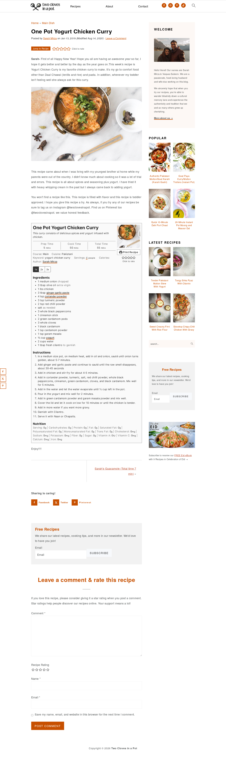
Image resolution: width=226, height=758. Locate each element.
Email (38, 547)
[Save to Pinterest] (3, 386)
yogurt (50, 337)
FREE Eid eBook (183, 455)
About (109, 6)
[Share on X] (3, 379)
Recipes (75, 6)
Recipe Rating (40, 665)
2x (41, 269)
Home (35, 23)
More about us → (163, 118)
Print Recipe (130, 252)
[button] (54, 48)
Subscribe (99, 553)
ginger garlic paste (57, 292)
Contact (143, 6)
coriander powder (56, 296)
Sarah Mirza (50, 261)
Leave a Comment (116, 38)
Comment (38, 613)
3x (47, 269)
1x (36, 269)
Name (36, 679)
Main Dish (48, 23)
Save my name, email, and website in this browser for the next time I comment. (85, 714)
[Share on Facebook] (3, 371)
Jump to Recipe (41, 48)
